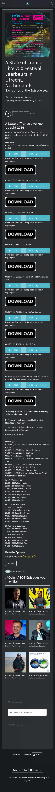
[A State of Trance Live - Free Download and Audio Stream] (27, 3)
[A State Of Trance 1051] (15, 662)
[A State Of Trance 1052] (39, 630)
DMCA (38, 754)
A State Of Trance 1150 (15, 611)
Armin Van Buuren (23, 97)
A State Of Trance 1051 (15, 675)
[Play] (9, 154)
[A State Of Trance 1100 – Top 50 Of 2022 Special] (39, 598)
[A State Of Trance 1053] (15, 630)
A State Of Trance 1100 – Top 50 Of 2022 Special (39, 611)
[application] (27, 154)
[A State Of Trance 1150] (15, 598)
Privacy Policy (21, 770)
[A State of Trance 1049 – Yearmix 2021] (39, 662)
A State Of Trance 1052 (39, 643)
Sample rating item (13, 556)
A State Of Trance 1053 (15, 643)
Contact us (37, 770)
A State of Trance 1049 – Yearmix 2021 (39, 675)
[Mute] (37, 154)
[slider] (44, 153)
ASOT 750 (20, 571)
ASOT (13, 571)
